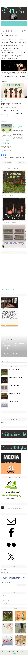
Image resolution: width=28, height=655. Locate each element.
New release (13, 157)
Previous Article (7, 162)
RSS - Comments (5, 572)
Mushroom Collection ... (9, 195)
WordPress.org (5, 603)
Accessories (7, 157)
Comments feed (5, 600)
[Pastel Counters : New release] (14, 235)
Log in (3, 595)
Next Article (22, 162)
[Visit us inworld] (14, 433)
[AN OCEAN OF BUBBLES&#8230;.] (6, 128)
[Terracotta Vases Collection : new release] (14, 208)
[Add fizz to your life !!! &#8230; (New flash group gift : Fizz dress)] (19, 131)
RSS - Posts (3, 569)
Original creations (20, 157)
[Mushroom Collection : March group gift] (14, 181)
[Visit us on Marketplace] (14, 447)
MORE (5, 348)
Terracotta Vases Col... (9, 222)
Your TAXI (3, 99)
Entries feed (5, 598)
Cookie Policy (8, 582)
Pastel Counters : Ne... (9, 249)
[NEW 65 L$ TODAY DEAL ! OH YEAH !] (7, 146)
